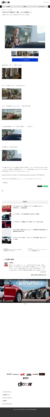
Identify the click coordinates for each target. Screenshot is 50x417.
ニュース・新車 (8, 9)
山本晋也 (27, 15)
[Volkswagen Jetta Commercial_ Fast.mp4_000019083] (11, 155)
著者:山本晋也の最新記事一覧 (38, 275)
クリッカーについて (7, 391)
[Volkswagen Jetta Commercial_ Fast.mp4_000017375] (11, 134)
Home (25, 6)
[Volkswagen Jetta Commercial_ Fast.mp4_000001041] (11, 73)
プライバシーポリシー (7, 397)
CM (2, 190)
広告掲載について (6, 394)
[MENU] (47, 2)
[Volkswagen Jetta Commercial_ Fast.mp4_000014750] (11, 114)
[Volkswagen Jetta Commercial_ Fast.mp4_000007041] (11, 94)
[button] (49, 6)
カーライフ (41, 6)
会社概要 (4, 400)
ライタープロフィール (7, 403)
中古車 (8, 6)
